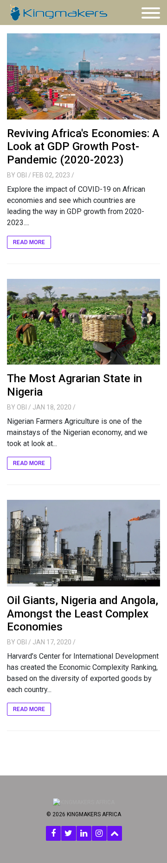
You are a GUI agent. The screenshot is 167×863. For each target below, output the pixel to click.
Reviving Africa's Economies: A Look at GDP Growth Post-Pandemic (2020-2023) (83, 147)
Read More (29, 242)
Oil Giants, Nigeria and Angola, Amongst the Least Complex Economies (82, 614)
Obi (22, 175)
